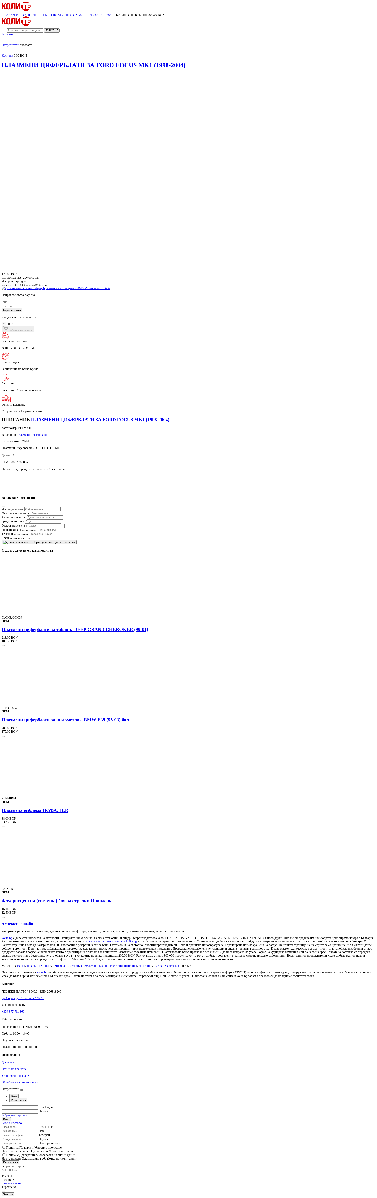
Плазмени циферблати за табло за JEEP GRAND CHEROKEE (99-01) (75, 629)
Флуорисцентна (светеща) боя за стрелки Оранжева (57, 900)
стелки (74, 965)
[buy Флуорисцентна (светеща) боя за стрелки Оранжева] (3, 917)
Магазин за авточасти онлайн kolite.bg (111, 941)
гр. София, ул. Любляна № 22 (62, 14)
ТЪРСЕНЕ (52, 30)
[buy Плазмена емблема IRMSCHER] (3, 826)
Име (13, 509)
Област (14, 525)
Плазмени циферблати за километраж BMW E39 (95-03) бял (65, 719)
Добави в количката (20, 330)
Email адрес (46, 1107)
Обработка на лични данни (20, 1082)
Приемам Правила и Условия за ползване (34, 1147)
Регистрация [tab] (18, 1100)
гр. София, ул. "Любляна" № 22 (23, 998)
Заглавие (7, 34)
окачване (160, 965)
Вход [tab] (14, 1096)
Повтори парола (49, 1143)
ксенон (104, 965)
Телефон (15, 533)
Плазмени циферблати (31, 434)
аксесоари (174, 965)
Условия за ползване (15, 1075)
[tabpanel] (188, 1115)
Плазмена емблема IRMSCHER (35, 810)
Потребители (10, 45)
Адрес (14, 517)
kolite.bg (7, 938)
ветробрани (60, 965)
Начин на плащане (14, 1069)
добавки (32, 965)
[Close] (3, 506)
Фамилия (16, 513)
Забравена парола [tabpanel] (13, 1166)
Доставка (8, 1062)
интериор (130, 965)
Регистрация (10, 1162)
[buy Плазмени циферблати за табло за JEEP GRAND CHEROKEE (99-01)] (3, 645)
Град (13, 521)
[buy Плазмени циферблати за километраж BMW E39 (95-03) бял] (3, 736)
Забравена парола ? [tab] (14, 1115)
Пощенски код (19, 529)
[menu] (5, 41)
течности (45, 965)
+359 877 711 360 (99, 14)
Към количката (12, 1183)
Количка (7, 55)
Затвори (8, 1194)
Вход (6, 1119)
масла (21, 965)
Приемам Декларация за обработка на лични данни (40, 1155)
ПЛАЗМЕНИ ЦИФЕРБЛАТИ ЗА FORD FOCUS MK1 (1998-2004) (94, 64)
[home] (16, 10)
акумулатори (89, 965)
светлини (116, 965)
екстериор (145, 965)
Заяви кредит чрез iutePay (59, 542)
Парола (43, 1111)
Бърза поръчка (12, 310)
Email (13, 538)
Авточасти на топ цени (22, 14)
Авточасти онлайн (17, 924)
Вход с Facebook (12, 1123)
